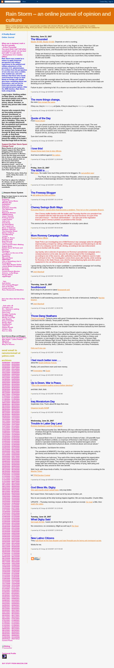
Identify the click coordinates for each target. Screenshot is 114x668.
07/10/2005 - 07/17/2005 (11, 476)
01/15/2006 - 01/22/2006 (11, 518)
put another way (87, 173)
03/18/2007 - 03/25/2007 (11, 595)
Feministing (37, 371)
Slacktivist (6, 256)
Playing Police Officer (39, 238)
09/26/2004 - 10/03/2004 (11, 416)
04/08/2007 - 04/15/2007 (11, 600)
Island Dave (6, 311)
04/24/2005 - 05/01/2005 (11, 458)
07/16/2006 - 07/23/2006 (11, 555)
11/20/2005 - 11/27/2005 (10, 508)
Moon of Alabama (8, 228)
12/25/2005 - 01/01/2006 (11, 513)
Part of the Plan (8, 286)
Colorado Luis (7, 307)
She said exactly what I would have (45, 490)
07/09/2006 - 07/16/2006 (11, 553)
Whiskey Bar (7, 203)
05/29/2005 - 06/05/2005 (11, 466)
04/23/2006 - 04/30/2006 (11, 540)
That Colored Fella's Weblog (13, 244)
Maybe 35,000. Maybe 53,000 (42, 42)
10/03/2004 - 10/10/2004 (11, 418)
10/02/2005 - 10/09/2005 (11, 496)
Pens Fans (6, 312)
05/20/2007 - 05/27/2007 (11, 610)
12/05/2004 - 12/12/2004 (11, 433)
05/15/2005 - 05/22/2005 (11, 463)
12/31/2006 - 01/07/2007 (11, 587)
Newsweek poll (64, 290)
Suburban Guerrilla (9, 208)
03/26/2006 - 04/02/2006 (11, 533)
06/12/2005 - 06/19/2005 (11, 470)
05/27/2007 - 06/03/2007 (11, 612)
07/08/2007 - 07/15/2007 (11, 622)
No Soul (75, 526)
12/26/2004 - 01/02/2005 (11, 438)
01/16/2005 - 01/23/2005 (11, 443)
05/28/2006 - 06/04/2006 (11, 548)
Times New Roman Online (12, 264)
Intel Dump (6, 223)
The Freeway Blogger (10, 285)
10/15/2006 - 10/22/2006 (11, 568)
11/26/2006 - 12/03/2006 (10, 578)
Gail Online (6, 283)
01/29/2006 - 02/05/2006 (11, 521)
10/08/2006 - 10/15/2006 (11, 567)
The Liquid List (8, 226)
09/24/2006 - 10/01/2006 (11, 563)
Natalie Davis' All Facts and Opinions (12, 248)
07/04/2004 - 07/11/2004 (10, 396)
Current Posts (7, 640)
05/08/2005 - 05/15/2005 (11, 461)
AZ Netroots (6, 343)
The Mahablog (7, 234)
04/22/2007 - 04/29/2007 (11, 604)
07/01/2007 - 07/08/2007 (11, 620)
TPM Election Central (41, 475)
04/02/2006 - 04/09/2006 (11, 535)
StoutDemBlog (7, 316)
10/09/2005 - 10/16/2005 (11, 498)
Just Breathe (7, 319)
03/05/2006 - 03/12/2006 (11, 528)
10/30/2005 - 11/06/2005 (10, 503)
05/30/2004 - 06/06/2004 (11, 389)
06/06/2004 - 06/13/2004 (11, 391)
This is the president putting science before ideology (52, 385)
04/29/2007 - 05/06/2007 (11, 605)
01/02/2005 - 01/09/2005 (11, 439)
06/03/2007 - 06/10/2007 (11, 614)
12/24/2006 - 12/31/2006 (11, 585)
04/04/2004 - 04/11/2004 (10, 376)
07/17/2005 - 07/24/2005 (11, 478)
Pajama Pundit (7, 327)
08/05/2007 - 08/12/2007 (11, 629)
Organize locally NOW (39, 408)
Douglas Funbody (9, 314)
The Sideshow (7, 209)
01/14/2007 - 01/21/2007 (11, 588)
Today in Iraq (7, 243)
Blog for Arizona (8, 344)
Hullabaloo (6, 204)
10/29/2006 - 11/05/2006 (10, 572)
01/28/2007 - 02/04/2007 (11, 592)
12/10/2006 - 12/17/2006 (11, 582)
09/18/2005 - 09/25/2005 (11, 493)
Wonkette (5, 270)
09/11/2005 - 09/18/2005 (10, 491)
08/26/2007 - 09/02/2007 (11, 634)
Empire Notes (7, 246)
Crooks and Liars (8, 288)
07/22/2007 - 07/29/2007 (11, 625)
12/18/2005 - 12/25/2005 (11, 511)
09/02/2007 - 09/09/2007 (11, 635)
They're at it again (38, 318)
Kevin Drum (40, 121)
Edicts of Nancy (8, 233)
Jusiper (5, 236)
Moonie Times (36, 471)
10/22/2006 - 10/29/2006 (11, 570)
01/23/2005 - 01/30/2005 (11, 444)
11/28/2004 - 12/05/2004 (10, 431)
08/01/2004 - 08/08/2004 (11, 403)
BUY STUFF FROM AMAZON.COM (14, 663)
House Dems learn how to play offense (46, 151)
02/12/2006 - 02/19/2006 (11, 525)
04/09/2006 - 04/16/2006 (11, 537)
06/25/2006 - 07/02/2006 (11, 552)
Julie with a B (8, 306)
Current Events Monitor (11, 271)
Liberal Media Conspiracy (11, 266)
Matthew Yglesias (8, 229)
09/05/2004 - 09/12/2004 (11, 411)
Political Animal (8, 218)
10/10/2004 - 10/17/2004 (11, 419)
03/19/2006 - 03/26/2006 (11, 532)
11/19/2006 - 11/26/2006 (10, 577)
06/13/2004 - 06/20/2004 (11, 393)
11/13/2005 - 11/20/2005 (10, 506)
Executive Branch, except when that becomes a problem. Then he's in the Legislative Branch (67, 210)
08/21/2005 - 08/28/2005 (11, 486)
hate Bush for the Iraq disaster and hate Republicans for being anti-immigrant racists (68, 541)
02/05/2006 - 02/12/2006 (11, 523)
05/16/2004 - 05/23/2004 (11, 386)
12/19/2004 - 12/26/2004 (11, 436)
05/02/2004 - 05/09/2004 (11, 383)
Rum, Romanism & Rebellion (13, 290)
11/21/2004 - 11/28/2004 (10, 429)
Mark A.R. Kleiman (9, 213)
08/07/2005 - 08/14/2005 (11, 483)
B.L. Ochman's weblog (10, 309)
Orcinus (5, 211)
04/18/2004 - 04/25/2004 (11, 379)
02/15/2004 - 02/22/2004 (11, 364)
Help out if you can (38, 348)
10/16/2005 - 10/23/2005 (11, 500)
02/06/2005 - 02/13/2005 (11, 448)
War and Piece (7, 258)
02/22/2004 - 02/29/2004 (11, 366)
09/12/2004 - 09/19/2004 (11, 413)
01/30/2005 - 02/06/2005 (11, 446)
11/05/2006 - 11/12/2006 (10, 573)
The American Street (9, 231)
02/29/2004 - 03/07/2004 (11, 367)
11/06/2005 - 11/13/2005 (10, 505)
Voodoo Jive (7, 329)
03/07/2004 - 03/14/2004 (11, 369)
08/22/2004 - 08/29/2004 (11, 408)
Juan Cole (6, 221)
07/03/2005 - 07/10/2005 (11, 475)
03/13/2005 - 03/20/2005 (11, 455)
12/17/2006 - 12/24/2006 (11, 583)
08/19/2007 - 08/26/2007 (11, 632)
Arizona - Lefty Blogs (10, 273)
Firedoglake (6, 263)
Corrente (5, 268)
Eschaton (5, 199)
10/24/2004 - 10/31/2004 (11, 423)
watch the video (37, 504)
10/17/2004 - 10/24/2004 (11, 421)
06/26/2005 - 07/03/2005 (11, 473)
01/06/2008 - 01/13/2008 (11, 637)
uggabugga (6, 276)
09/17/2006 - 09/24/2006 (11, 562)
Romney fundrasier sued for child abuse (46, 426)
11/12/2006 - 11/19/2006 (10, 575)
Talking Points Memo (10, 201)
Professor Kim (7, 239)
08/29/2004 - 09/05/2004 (11, 409)
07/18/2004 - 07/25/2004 (11, 399)
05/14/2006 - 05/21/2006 (11, 545)
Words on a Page (8, 317)
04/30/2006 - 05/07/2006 (11, 542)
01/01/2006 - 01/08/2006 (11, 515)
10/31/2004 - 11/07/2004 (10, 424)
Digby (36, 173)
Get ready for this (37, 522)
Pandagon (6, 251)
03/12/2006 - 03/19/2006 (11, 530)
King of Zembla (8, 321)
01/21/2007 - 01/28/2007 (11, 590)
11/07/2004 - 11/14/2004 (10, 426)
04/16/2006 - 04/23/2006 (11, 538)
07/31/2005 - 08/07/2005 (11, 481)
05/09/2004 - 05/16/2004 (11, 384)
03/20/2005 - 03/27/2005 (11, 456)
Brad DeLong (7, 241)
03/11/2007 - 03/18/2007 (10, 593)
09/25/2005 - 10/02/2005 (11, 495)
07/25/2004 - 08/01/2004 (11, 401)
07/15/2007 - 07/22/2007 (11, 624)
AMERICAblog (7, 214)
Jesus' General (7, 216)
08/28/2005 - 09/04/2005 (11, 488)
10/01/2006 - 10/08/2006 (11, 565)
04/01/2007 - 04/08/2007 (11, 598)
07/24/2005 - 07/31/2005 (11, 480)
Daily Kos (5, 206)
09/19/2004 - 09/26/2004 (11, 414)
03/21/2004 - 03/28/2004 (11, 373)
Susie (48, 371)
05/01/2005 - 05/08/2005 (11, 460)
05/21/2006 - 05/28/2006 (11, 547)
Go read (89, 502)
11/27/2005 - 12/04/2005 (10, 510)
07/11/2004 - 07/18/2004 (10, 398)
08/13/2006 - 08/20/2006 (11, 558)
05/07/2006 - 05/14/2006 (11, 543)
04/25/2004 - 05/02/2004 (11, 381)
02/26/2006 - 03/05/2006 (11, 527)
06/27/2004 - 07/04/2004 (11, 394)
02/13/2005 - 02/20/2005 (11, 450)
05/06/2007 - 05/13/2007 (11, 607)
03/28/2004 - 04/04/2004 (11, 374)
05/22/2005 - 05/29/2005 (11, 465)
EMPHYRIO (6, 259)
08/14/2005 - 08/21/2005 (11, 485)
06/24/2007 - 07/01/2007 (11, 619)
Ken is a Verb (7, 331)
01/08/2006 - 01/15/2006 (11, 516)
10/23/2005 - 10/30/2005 (11, 501)
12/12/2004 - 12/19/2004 (11, 434)
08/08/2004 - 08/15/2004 (11, 404)
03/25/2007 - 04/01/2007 (11, 597)
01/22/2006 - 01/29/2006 (11, 520)
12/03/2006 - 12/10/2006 (11, 580)
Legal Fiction (7, 219)
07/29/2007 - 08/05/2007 (11, 627)
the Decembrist (8, 224)
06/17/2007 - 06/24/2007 (11, 617)
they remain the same (46, 102)
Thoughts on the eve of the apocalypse (12, 253)
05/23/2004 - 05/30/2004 (11, 388)
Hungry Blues (7, 275)
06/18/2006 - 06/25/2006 (11, 550)
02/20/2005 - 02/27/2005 (11, 451)
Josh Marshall (38, 272)
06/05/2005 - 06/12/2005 (11, 468)
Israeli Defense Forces (47, 363)
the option (56, 155)
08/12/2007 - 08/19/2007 (11, 630)
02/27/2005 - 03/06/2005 (11, 453)
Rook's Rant (6, 322)
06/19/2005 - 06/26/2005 (11, 471)
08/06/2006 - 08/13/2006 (11, 557)
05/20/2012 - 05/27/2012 (11, 639)
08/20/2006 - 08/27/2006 (11, 560)
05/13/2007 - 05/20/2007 (11, 609)
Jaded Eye (6, 326)
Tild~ (5, 281)
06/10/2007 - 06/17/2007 (11, 615)
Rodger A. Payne (8, 238)
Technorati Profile (9, 653)
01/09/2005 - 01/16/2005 (11, 441)
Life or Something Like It (11, 261)
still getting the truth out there (44, 195)
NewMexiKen (7, 324)
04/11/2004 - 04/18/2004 (10, 378)
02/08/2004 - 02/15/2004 (11, 362)
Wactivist (5, 341)
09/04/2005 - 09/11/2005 (10, 490)
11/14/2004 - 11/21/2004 (10, 428)
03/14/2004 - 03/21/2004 (11, 371)
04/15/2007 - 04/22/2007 (11, 602)
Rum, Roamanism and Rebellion (14, 338)
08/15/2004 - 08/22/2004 (11, 406)
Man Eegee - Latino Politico (12, 339)
